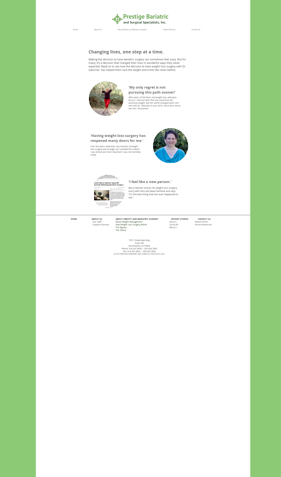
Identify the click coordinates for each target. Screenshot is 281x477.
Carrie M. (174, 224)
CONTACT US (204, 219)
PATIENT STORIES (179, 219)
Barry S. (173, 227)
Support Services (101, 224)
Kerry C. (173, 221)
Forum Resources (203, 224)
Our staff (97, 221)
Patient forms (201, 221)
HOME (74, 219)
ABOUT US (96, 219)
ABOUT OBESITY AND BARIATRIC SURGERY (136, 219)
